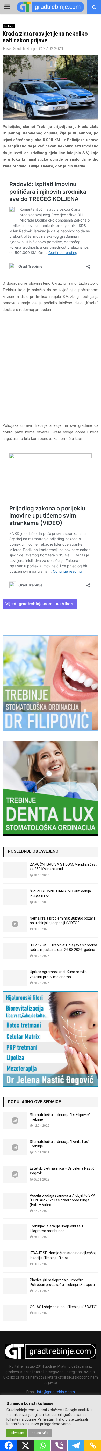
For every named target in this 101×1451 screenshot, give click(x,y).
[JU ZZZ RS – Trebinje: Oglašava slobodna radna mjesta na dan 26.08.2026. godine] (15, 951)
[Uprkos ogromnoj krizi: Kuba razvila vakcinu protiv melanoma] (15, 978)
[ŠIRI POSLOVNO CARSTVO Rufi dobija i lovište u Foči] (15, 897)
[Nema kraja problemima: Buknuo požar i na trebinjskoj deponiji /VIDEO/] (15, 924)
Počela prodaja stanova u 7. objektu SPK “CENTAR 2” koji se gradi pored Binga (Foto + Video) (62, 1200)
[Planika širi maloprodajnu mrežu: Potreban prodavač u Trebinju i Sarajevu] (15, 1286)
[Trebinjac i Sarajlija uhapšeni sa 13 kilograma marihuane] (15, 1232)
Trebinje (9, 26)
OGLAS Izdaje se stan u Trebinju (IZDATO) (64, 1307)
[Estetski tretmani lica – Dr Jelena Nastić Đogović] (15, 1174)
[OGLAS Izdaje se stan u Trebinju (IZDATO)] (15, 1313)
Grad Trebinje (25, 48)
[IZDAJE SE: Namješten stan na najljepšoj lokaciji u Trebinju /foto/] (15, 1259)
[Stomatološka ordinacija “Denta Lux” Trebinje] (15, 1147)
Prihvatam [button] (17, 1433)
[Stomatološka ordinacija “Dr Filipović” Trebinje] (15, 1120)
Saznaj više (40, 1433)
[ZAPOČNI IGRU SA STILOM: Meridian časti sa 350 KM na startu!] (15, 870)
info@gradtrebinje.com (56, 1392)
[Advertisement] (50, 369)
